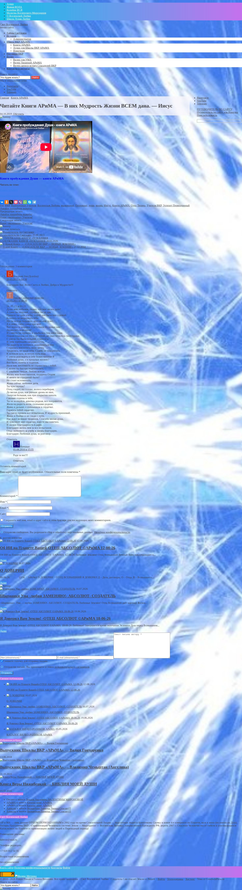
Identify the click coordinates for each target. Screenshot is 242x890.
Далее (3, 560)
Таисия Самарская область (28, 297)
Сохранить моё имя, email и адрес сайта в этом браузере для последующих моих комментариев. (57, 520)
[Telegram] (34, 202)
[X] (11, 202)
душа (91, 205)
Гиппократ (81, 205)
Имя (3, 501)
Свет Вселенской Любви (14, 24)
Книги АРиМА (9, 190)
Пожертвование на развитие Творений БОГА (27, 196)
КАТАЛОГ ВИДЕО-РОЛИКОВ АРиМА (29, 734)
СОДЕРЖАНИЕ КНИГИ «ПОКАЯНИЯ (22, 241)
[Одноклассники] (7, 202)
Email (4, 507)
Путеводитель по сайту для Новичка (217, 112)
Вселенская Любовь (48, 205)
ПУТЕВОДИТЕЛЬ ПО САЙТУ (214, 109)
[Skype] (30, 202)
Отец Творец (138, 205)
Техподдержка (175, 879)
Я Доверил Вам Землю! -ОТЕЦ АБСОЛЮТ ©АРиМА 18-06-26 (55, 618)
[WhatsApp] (25, 202)
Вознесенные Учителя (23, 205)
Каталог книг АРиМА (39, 802)
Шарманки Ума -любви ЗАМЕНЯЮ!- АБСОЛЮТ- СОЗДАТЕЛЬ (58, 596)
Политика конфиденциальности (112, 532)
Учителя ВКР (154, 205)
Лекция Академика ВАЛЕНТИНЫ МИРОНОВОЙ (54, 799)
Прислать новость (207, 115)
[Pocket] (16, 202)
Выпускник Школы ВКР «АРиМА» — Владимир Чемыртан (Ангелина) (64, 767)
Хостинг (190, 879)
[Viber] (20, 202)
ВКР (7, 205)
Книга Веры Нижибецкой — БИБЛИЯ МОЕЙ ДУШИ (48, 784)
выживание (67, 205)
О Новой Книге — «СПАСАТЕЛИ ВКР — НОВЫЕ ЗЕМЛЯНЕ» (36, 247)
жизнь (99, 205)
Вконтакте (12, 86)
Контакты (56, 867)
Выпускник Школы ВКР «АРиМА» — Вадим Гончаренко (51, 750)
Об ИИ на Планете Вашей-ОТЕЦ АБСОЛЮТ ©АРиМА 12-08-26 (57, 548)
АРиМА (11, 802)
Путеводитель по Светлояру (16, 235)
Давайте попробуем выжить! (16, 208)
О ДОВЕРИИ (12, 570)
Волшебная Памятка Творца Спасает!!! (49, 808)
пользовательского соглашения (71, 667)
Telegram (11, 92)
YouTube (11, 89)
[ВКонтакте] (2, 202)
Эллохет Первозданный (176, 205)
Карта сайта (6, 867)
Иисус (107, 205)
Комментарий (8, 496)
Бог (2, 205)
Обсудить (18, 113)
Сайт (3, 514)
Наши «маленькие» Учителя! (16, 217)
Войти (66, 867)
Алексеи (11, 808)
